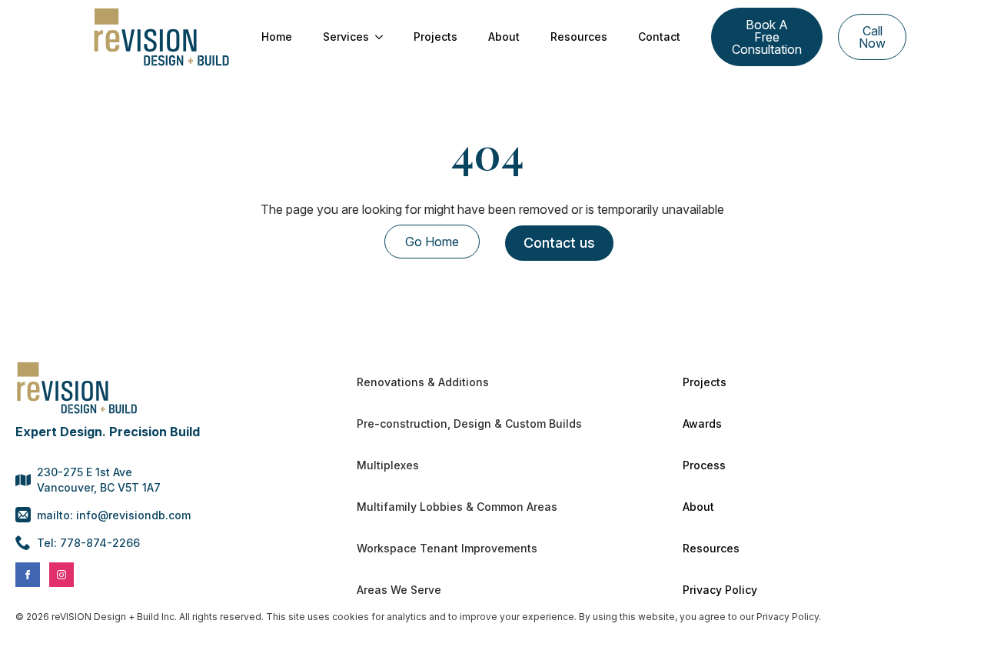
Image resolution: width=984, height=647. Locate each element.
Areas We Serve (399, 589)
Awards (702, 423)
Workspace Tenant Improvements (447, 548)
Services (346, 36)
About (504, 36)
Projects (435, 36)
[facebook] (27, 574)
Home (276, 36)
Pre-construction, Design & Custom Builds (469, 423)
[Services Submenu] (383, 37)
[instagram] (61, 574)
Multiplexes (388, 465)
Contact (659, 36)
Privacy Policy (720, 589)
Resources (578, 36)
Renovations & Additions (423, 382)
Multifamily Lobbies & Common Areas (457, 506)
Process (704, 465)
